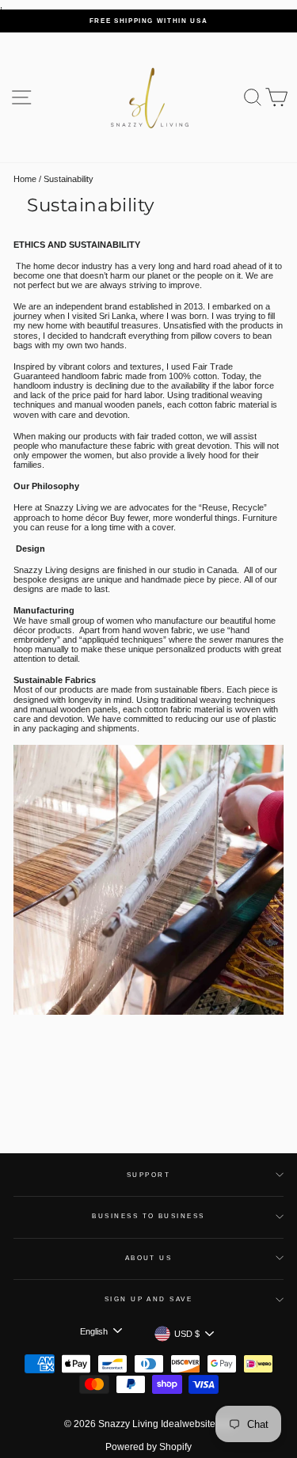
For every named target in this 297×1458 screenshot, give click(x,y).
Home (24, 179)
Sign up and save (149, 1299)
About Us (149, 1258)
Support (148, 1175)
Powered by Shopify (148, 1446)
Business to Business (148, 1216)
